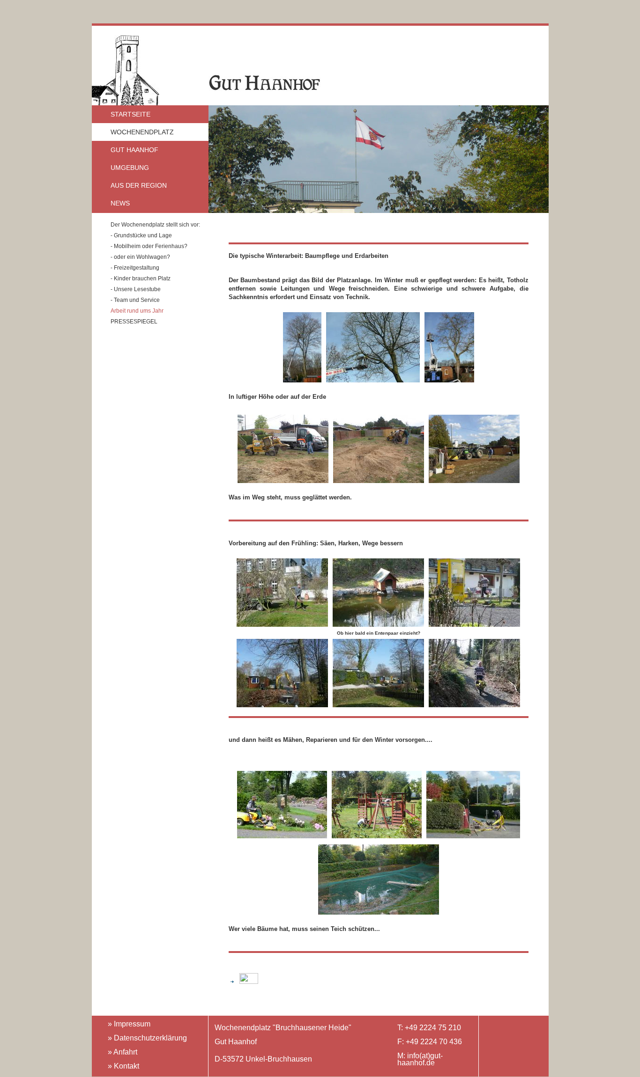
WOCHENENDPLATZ (142, 132)
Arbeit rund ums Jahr (137, 311)
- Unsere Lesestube (136, 289)
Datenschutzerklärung (150, 1038)
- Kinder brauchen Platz (141, 278)
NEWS (120, 203)
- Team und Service (135, 300)
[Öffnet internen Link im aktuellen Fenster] (245, 981)
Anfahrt (125, 1052)
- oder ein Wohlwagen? (140, 257)
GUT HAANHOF (134, 150)
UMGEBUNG (130, 167)
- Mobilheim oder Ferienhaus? (149, 246)
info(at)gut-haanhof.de (420, 1059)
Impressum (132, 1024)
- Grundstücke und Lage (141, 235)
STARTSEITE (130, 114)
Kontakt (126, 1066)
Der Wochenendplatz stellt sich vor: (155, 224)
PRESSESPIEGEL (134, 321)
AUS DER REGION (139, 185)
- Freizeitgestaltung (135, 267)
